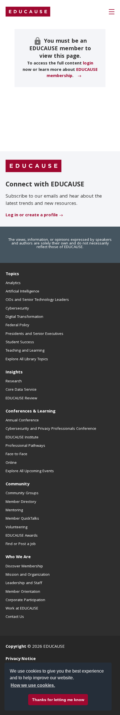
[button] (111, 12)
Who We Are (18, 557)
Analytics (13, 283)
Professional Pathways (25, 446)
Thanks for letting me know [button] (58, 699)
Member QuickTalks (22, 519)
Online (11, 463)
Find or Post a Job (21, 544)
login (88, 63)
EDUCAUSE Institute (22, 438)
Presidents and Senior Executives (34, 334)
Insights (14, 372)
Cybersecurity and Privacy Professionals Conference (51, 429)
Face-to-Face (16, 454)
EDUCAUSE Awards (22, 536)
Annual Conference (22, 421)
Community (17, 484)
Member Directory (21, 502)
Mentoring (14, 510)
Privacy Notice (21, 659)
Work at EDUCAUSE (22, 609)
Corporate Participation (25, 600)
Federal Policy (17, 325)
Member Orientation (23, 592)
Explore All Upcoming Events (30, 471)
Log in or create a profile (32, 215)
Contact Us (15, 617)
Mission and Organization (28, 575)
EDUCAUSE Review (21, 398)
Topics (12, 274)
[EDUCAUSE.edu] (28, 12)
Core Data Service (21, 390)
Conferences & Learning (31, 411)
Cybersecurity (17, 309)
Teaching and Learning (25, 351)
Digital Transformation (24, 317)
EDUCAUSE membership (72, 73)
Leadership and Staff (24, 583)
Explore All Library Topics (27, 359)
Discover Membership (24, 566)
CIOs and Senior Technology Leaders (37, 300)
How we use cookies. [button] (33, 685)
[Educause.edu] (33, 166)
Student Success (20, 342)
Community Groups (22, 493)
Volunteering (16, 527)
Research (14, 381)
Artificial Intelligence (22, 292)
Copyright (16, 647)
